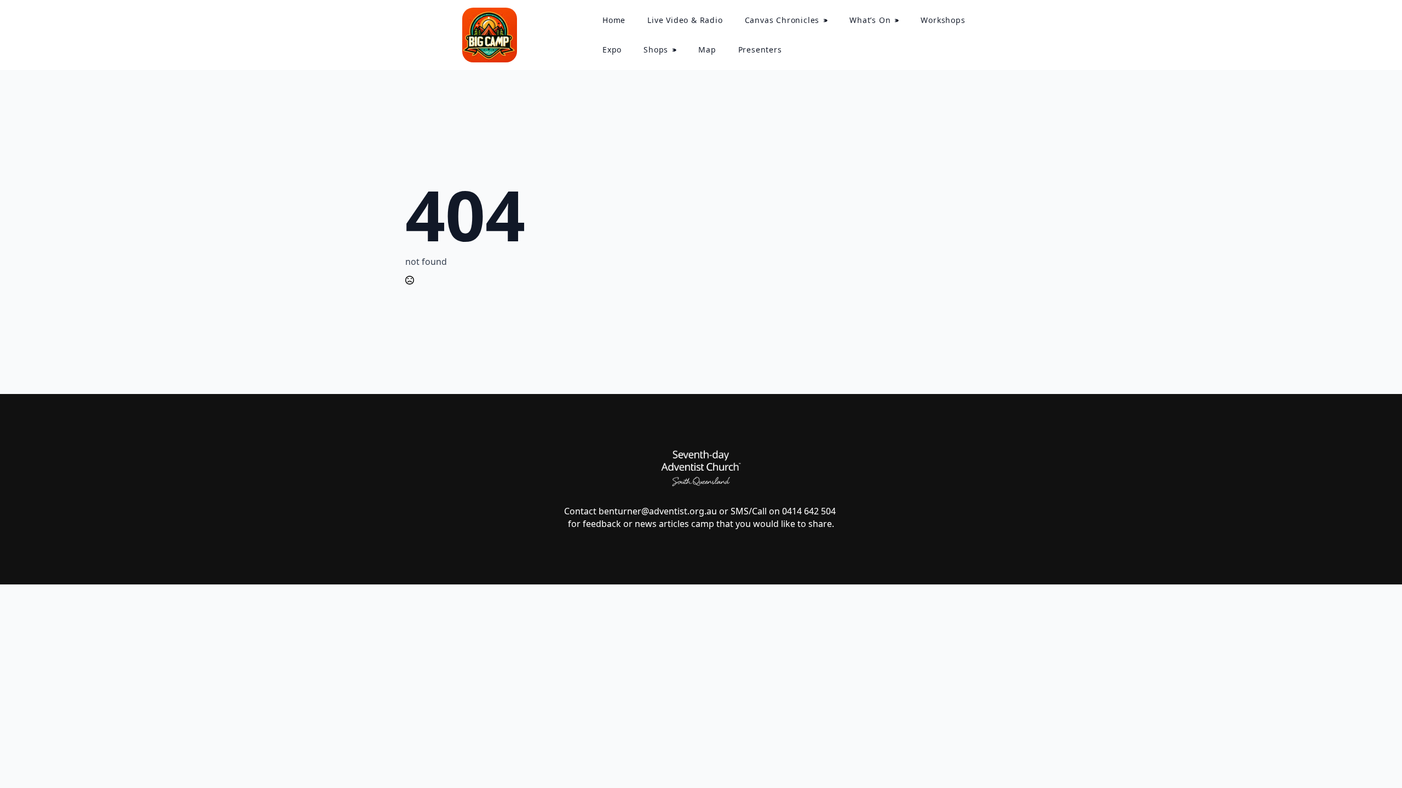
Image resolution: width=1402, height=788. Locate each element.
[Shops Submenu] (677, 50)
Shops (655, 49)
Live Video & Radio (684, 20)
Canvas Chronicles (782, 20)
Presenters (760, 49)
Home (613, 20)
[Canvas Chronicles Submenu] (828, 20)
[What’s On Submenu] (900, 20)
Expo (612, 49)
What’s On (869, 20)
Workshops (943, 20)
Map (707, 49)
